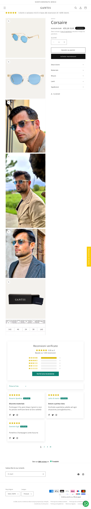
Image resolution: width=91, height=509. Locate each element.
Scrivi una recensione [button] (45, 374)
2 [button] (44, 447)
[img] (14, 395)
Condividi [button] (56, 94)
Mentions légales (71, 504)
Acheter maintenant (68, 56)
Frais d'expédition (66, 31)
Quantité (54, 38)
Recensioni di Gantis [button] (89, 256)
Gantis (20, 501)
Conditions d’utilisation (41, 504)
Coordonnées (81, 504)
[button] (4, 7)
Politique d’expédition (57, 504)
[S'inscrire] (43, 474)
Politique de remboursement (59, 501)
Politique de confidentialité (77, 501)
